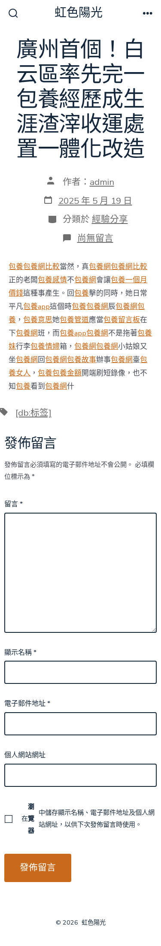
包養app (36, 306)
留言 (13, 504)
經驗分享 (110, 219)
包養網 (100, 267)
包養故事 (81, 360)
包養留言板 (121, 320)
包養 (16, 267)
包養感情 (52, 280)
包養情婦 (45, 346)
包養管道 (74, 320)
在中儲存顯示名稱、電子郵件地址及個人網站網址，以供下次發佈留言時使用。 (87, 818)
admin (102, 182)
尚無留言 (95, 238)
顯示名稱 (20, 652)
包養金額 (67, 373)
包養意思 (37, 320)
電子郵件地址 (27, 703)
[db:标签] (33, 413)
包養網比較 (41, 267)
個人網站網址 (25, 755)
